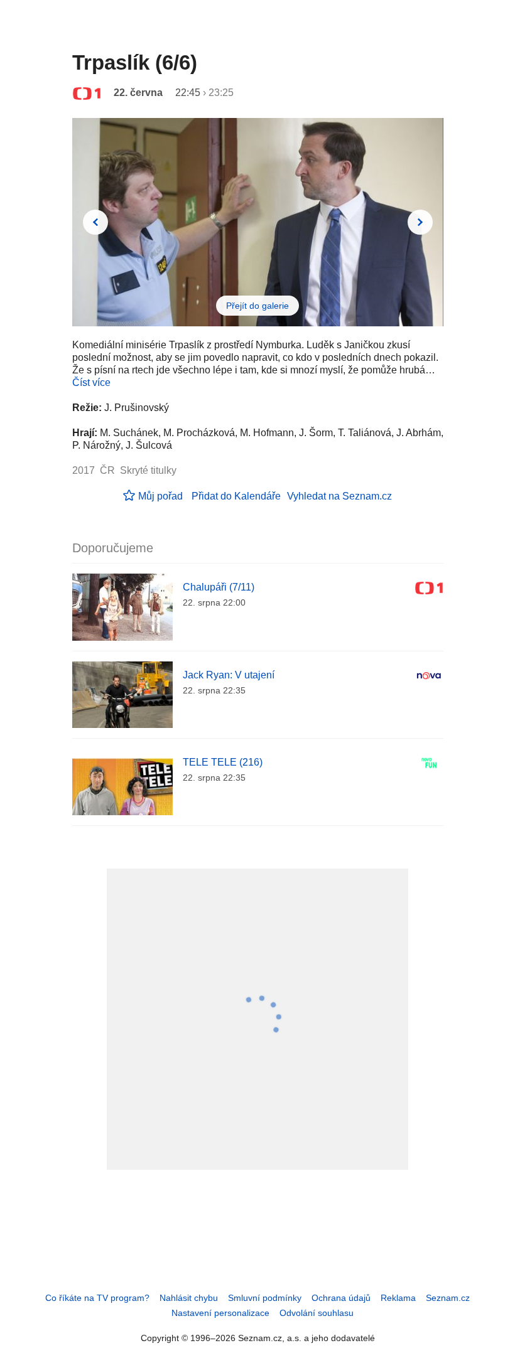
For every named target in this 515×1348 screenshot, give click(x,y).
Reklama (398, 1298)
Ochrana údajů (341, 1298)
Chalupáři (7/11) (218, 587)
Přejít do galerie (257, 306)
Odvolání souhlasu (316, 1313)
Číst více (91, 382)
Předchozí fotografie (95, 222)
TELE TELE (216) (223, 762)
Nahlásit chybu (189, 1298)
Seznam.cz (448, 1298)
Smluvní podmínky (264, 1298)
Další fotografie (420, 222)
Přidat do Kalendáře (236, 496)
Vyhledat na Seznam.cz (339, 496)
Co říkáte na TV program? (97, 1298)
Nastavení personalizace (220, 1313)
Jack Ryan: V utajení (228, 675)
